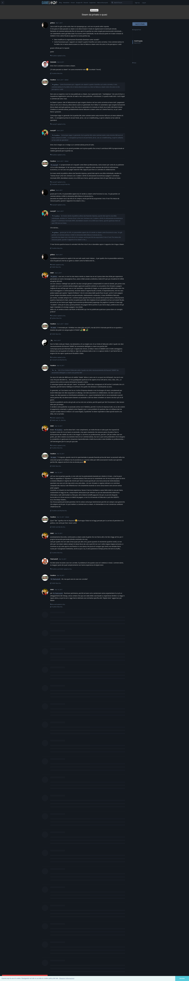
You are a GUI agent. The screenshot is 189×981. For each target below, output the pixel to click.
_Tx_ (55, 370)
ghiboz (56, 84)
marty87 (55, 165)
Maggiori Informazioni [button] (66, 978)
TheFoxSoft (56, 579)
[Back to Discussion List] (2, 2)
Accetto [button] (182, 978)
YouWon (57, 135)
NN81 (54, 328)
